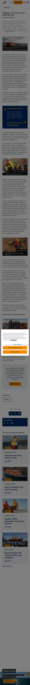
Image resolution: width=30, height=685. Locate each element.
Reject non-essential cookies (15, 347)
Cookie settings (17, 344)
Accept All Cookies (15, 351)
